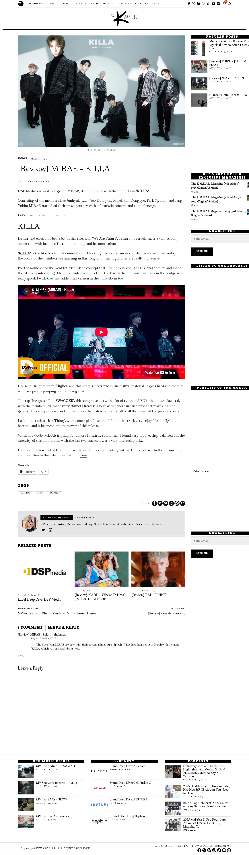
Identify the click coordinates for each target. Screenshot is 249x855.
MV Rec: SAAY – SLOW (51, 799)
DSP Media (25, 493)
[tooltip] (189, 3)
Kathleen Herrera (37, 181)
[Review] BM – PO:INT (148, 595)
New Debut (54, 493)
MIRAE (39, 493)
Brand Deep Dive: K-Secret (127, 766)
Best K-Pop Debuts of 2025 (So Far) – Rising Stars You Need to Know (206, 805)
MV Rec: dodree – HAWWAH (55, 766)
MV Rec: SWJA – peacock (52, 816)
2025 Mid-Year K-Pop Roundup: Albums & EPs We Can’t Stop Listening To (204, 823)
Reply (21, 655)
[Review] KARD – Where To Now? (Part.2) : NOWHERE (100, 597)
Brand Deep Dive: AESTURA (128, 799)
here (83, 455)
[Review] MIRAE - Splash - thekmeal (42, 634)
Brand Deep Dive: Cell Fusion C (130, 783)
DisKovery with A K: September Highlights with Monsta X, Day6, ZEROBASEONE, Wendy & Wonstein (204, 771)
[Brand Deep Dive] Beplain (127, 816)
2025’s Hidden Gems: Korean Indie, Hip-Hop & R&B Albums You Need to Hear (206, 790)
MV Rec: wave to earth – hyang (56, 783)
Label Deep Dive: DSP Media (39, 600)
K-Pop (22, 159)
